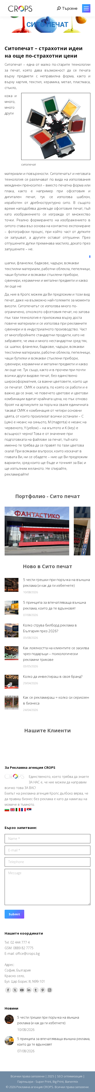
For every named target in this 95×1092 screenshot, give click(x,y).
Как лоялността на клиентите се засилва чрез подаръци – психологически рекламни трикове (56, 653)
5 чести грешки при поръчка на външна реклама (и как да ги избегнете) (56, 582)
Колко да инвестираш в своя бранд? (52, 676)
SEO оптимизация (69, 1076)
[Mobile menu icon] (86, 8)
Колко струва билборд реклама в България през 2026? (50, 628)
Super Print (43, 1081)
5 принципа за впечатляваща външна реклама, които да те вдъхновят (54, 605)
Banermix (71, 1081)
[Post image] (51, 531)
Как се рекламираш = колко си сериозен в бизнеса (56, 700)
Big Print (58, 1081)
